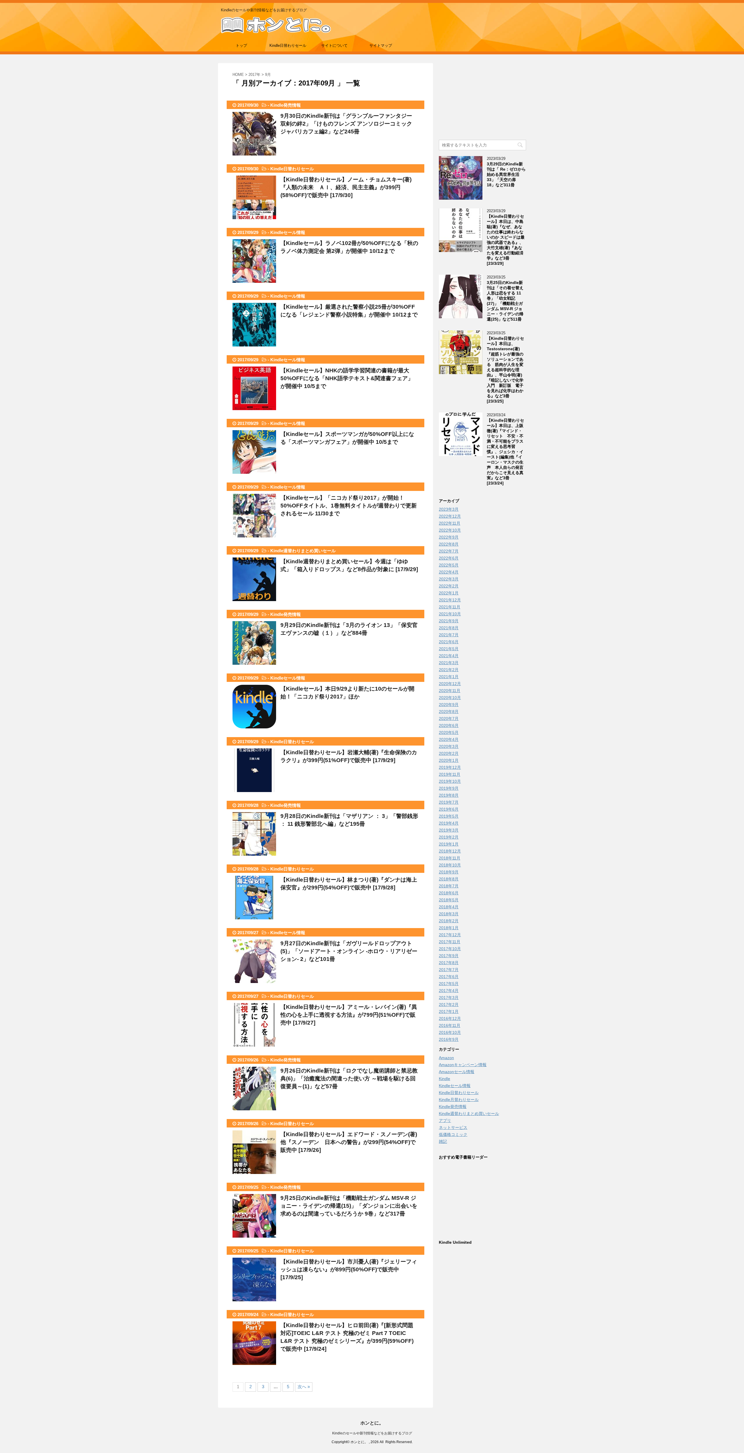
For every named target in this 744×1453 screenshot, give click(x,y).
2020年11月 (449, 690)
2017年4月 (449, 990)
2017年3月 (449, 997)
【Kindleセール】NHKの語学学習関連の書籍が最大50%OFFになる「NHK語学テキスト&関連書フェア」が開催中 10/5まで (346, 378)
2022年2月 (449, 586)
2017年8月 (449, 962)
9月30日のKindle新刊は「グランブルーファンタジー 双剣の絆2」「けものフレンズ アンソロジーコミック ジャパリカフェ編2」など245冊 (349, 124)
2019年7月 (449, 802)
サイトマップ (380, 45)
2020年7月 (449, 718)
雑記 (443, 1141)
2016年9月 (449, 1039)
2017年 (254, 74)
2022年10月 (450, 530)
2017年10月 (450, 948)
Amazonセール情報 (456, 1071)
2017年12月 (450, 934)
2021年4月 (449, 655)
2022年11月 (449, 523)
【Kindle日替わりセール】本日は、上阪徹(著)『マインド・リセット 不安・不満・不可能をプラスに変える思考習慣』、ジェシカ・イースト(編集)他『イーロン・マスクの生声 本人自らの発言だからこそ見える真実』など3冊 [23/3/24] (505, 451)
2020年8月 (449, 711)
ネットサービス (453, 1127)
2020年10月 (450, 697)
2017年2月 (449, 1004)
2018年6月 (449, 893)
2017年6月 (449, 976)
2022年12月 (450, 516)
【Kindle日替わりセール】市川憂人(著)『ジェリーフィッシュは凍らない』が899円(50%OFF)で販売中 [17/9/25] (348, 1269)
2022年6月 (449, 558)
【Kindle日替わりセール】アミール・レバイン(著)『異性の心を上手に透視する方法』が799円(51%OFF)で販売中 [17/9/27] (348, 1015)
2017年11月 (449, 941)
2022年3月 (449, 579)
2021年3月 (449, 662)
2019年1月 (449, 844)
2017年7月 (449, 969)
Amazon (446, 1057)
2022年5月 (449, 565)
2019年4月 (449, 823)
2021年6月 (449, 641)
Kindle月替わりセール (459, 1099)
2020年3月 (449, 746)
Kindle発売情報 (285, 105)
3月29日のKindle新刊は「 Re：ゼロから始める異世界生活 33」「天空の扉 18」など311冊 (506, 174)
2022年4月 (449, 572)
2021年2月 (449, 669)
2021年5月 (449, 648)
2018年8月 (449, 879)
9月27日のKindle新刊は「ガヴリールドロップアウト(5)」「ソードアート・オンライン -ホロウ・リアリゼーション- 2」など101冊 (348, 951)
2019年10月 (450, 781)
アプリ (445, 1120)
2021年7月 (449, 634)
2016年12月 (450, 1018)
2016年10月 (450, 1032)
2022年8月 (449, 544)
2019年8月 (449, 795)
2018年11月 (449, 858)
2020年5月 (449, 732)
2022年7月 (449, 551)
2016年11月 (449, 1025)
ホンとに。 (372, 1422)
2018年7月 (449, 886)
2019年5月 (449, 816)
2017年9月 (449, 955)
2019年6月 (449, 809)
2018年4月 (449, 907)
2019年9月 (449, 788)
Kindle (444, 1078)
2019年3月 (449, 830)
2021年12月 (450, 600)
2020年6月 (449, 725)
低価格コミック (453, 1134)
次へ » (304, 1386)
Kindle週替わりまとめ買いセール (303, 550)
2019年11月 (449, 774)
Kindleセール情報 (287, 232)
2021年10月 (450, 614)
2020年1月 (449, 760)
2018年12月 (450, 851)
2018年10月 (450, 865)
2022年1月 (449, 593)
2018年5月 (449, 900)
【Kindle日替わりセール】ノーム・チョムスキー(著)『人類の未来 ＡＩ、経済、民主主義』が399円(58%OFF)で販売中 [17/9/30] (346, 187)
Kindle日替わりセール (287, 45)
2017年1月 (449, 1011)
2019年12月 (450, 767)
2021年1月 (449, 676)
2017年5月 (449, 983)
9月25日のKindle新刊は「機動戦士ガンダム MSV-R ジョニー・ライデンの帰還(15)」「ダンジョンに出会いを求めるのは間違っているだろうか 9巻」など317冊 (348, 1206)
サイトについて (334, 45)
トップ (241, 45)
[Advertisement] (482, 99)
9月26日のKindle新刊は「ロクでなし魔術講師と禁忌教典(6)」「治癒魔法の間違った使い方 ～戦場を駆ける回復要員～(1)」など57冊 (349, 1078)
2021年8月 (449, 627)
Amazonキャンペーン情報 (463, 1064)
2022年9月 (449, 537)
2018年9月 (449, 872)
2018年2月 (449, 920)
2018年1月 (449, 927)
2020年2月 (449, 753)
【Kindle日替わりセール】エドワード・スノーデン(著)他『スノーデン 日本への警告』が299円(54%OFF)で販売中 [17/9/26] (348, 1142)
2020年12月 (450, 683)
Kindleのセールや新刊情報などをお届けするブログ (372, 1433)
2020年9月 (449, 704)
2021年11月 (449, 607)
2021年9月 (449, 621)
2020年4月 (449, 739)
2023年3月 (449, 509)
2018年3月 (449, 914)
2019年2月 (449, 837)
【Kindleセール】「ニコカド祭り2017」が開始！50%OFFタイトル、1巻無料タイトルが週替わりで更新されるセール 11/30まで (348, 505)
